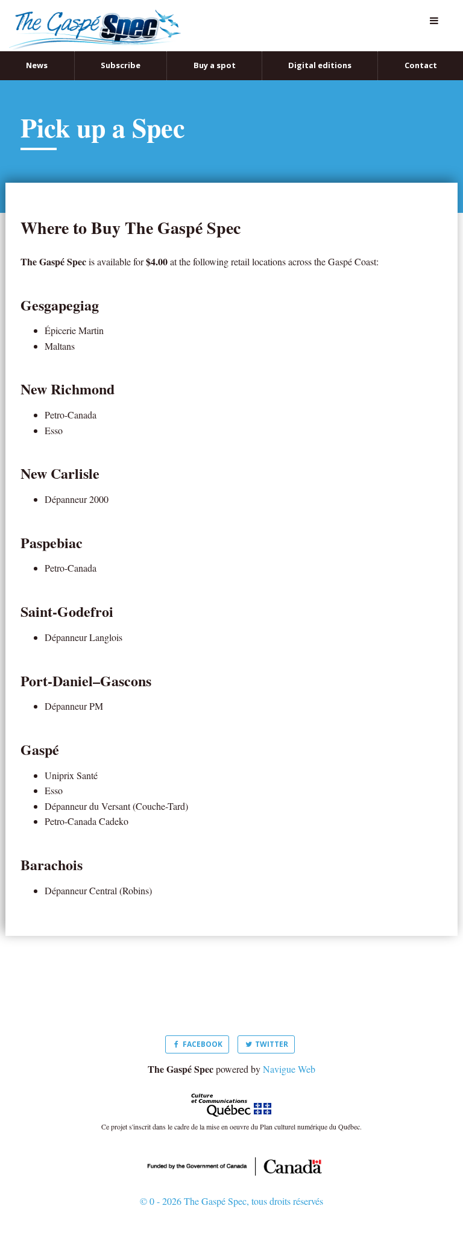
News (37, 52)
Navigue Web (289, 1056)
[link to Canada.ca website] (231, 1152)
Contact (421, 52)
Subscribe (120, 52)
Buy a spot (215, 52)
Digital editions (319, 52)
